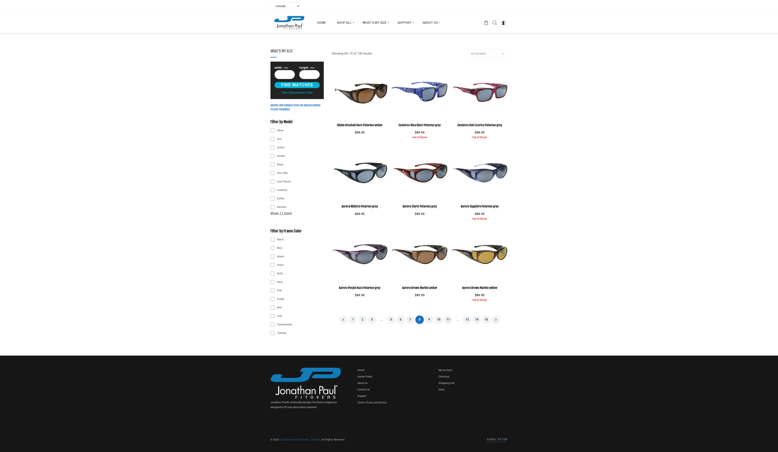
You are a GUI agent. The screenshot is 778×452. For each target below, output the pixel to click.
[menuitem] (321, 23)
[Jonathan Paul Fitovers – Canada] (289, 23)
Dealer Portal (364, 376)
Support (361, 396)
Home (360, 370)
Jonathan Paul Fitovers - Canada (300, 439)
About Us (362, 383)
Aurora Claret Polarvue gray (420, 206)
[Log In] (503, 23)
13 (467, 319)
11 (448, 319)
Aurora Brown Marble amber (419, 288)
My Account (445, 370)
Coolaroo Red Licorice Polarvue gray (479, 125)
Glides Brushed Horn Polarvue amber (360, 125)
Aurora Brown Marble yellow (479, 288)
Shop (441, 389)
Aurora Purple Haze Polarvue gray (359, 288)
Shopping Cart (446, 383)
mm (281, 67)
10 (438, 319)
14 (476, 319)
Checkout (443, 376)
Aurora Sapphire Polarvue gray (480, 206)
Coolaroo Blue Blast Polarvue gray (420, 125)
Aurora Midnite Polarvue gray (360, 206)
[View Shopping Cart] (486, 23)
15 (486, 319)
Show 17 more (281, 213)
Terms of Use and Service (372, 402)
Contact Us (363, 389)
